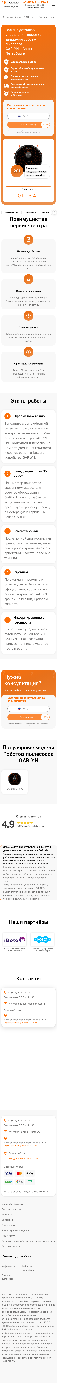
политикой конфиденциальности (28, 132)
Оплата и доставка (12, 1209)
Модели (45, 212)
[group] (14, 942)
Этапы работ (30, 212)
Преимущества (11, 212)
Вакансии (7, 1219)
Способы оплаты (10, 1246)
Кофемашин (8, 1266)
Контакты (6, 1214)
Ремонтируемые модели (15, 1230)
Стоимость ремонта (12, 1203)
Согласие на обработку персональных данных (28, 1240)
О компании (8, 1225)
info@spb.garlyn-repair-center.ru (26, 1003)
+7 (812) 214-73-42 (35, 2)
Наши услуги (8, 1235)
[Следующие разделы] (54, 212)
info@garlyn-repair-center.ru (24, 1131)
